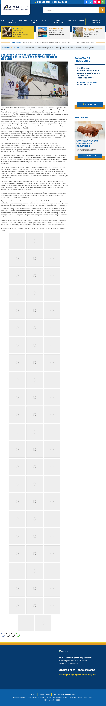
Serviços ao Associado (96, 21)
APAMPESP (6, 48)
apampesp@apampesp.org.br (77, 674)
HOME (33, 694)
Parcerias (45, 20)
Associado (71, 20)
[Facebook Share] (3, 635)
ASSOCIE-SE (45, 694)
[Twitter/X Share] (8, 635)
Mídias (81, 20)
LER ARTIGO (91, 104)
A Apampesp (12, 21)
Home (3, 20)
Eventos (16, 48)
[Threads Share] (13, 635)
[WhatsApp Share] (18, 635)
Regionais (23, 20)
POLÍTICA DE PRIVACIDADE (64, 694)
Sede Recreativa (58, 21)
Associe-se (34, 21)
